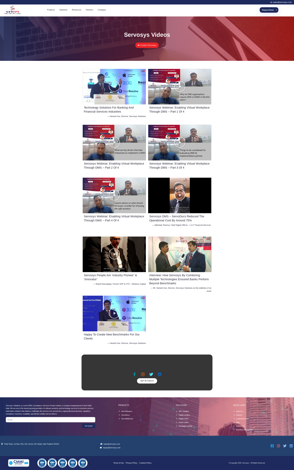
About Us (239, 411)
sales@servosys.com (111, 444)
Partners (89, 10)
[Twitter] (151, 374)
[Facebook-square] (272, 446)
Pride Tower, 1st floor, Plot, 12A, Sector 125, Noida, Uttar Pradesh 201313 (31, 444)
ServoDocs (125, 415)
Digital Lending (184, 415)
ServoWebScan (127, 419)
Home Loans (183, 422)
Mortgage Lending (185, 426)
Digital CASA (183, 419)
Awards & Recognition (244, 430)
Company (102, 10)
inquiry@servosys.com (111, 448)
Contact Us (240, 426)
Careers (239, 415)
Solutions (63, 10)
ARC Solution (184, 411)
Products (51, 10)
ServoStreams (126, 411)
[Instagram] (143, 374)
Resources (76, 10)
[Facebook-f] (134, 374)
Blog (237, 422)
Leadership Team (242, 419)
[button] (114, 86)
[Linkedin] (160, 374)
